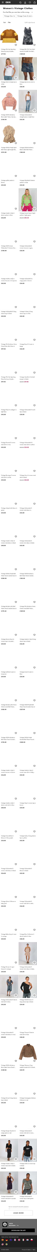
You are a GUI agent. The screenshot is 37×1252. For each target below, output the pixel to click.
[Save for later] (16, 45)
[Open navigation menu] (3, 2)
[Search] (20, 2)
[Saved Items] (30, 2)
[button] (2, 1240)
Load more (18, 1213)
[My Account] (25, 2)
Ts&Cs (34, 1249)
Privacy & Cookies (26, 1249)
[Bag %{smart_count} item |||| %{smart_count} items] (34, 2)
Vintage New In (9, 16)
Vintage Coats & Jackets (25, 16)
